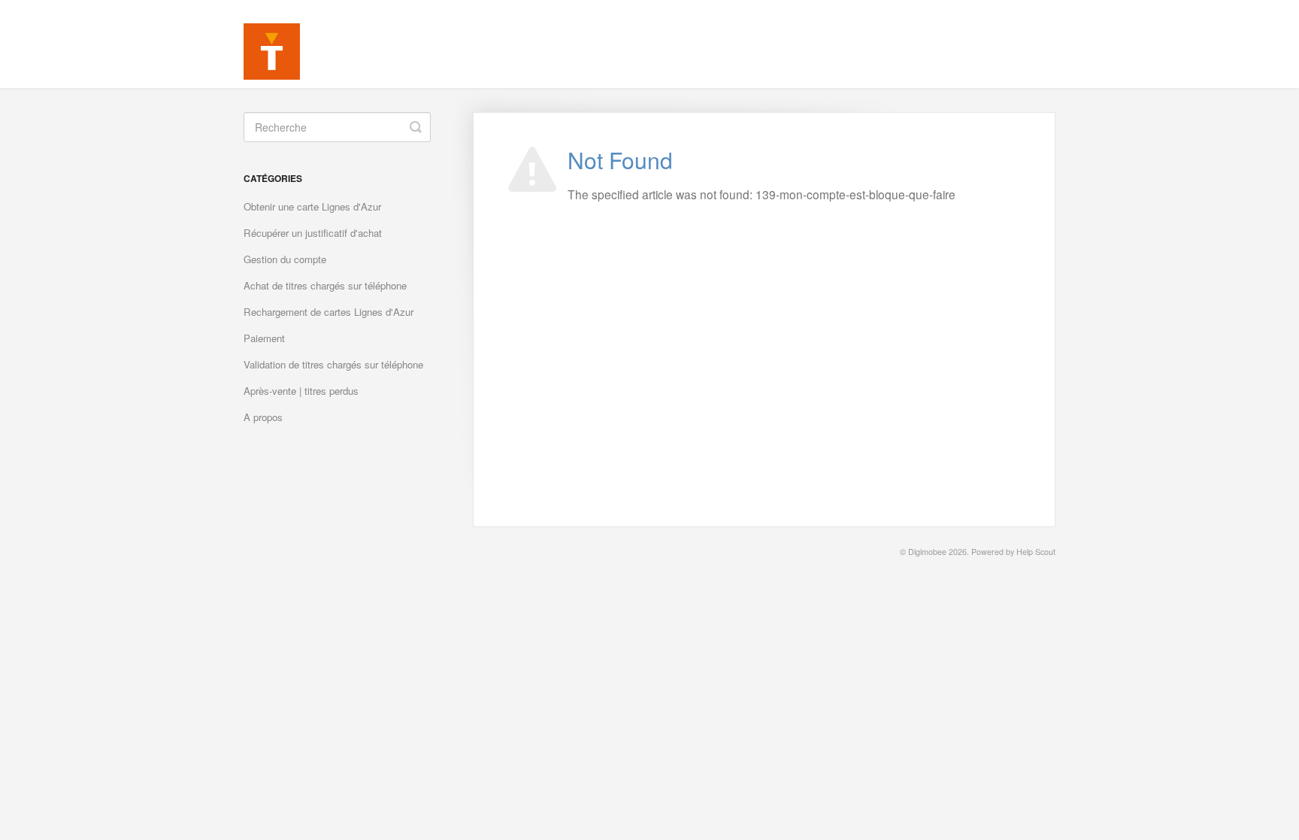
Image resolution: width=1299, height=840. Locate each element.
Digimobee (927, 551)
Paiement (264, 338)
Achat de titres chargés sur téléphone (325, 285)
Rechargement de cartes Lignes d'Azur (328, 312)
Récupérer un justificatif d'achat (313, 233)
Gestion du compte (285, 259)
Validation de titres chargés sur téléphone (333, 364)
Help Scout (1035, 551)
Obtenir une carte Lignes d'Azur (312, 206)
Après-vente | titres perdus (301, 391)
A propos (263, 417)
